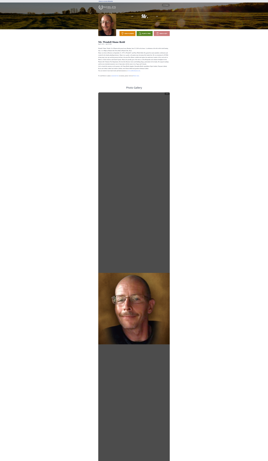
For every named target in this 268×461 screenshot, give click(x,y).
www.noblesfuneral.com (134, 70)
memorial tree (115, 76)
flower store (136, 76)
